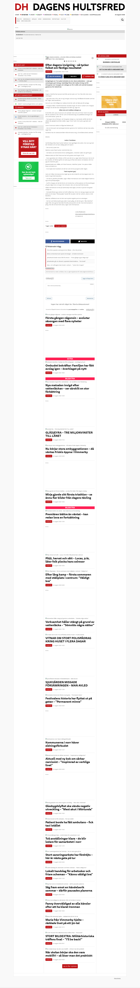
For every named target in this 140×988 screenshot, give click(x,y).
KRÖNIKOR (48, 14)
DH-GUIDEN (85, 14)
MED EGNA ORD (26, 21)
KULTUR (63, 19)
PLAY (62, 14)
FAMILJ (56, 14)
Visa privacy (117, 978)
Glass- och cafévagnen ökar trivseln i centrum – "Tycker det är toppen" (65, 265)
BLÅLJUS (34, 19)
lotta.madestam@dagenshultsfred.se (85, 214)
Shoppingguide (95, 14)
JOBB (67, 14)
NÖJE (18, 21)
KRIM (39, 19)
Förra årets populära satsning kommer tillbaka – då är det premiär (64, 250)
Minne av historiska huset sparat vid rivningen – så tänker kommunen (65, 254)
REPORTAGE (55, 19)
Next (88, 58)
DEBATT (39, 14)
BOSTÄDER (75, 14)
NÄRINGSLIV (26, 19)
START (17, 14)
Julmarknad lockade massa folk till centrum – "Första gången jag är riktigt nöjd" (68, 257)
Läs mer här (19, 38)
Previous (51, 58)
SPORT (32, 14)
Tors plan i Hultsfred (60, 226)
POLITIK (19, 19)
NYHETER (25, 14)
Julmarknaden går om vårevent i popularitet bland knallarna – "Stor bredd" (66, 261)
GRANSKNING (47, 19)
